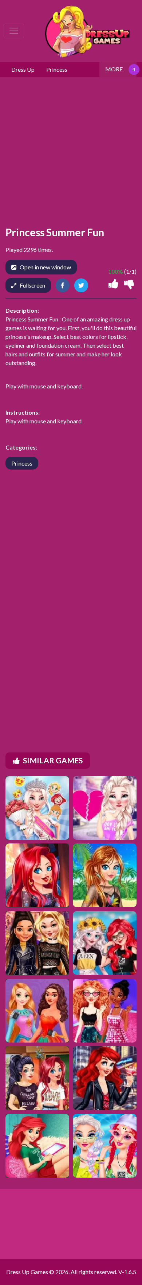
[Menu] (14, 31)
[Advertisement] (71, 601)
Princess (21, 463)
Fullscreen (32, 285)
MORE (114, 69)
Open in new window (45, 267)
